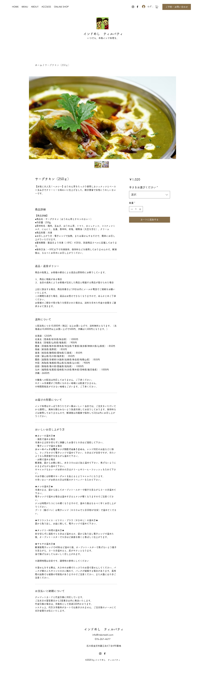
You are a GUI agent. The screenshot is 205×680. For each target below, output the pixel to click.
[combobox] (149, 194)
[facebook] (137, 6)
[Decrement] (132, 209)
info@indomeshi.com (102, 635)
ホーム (38, 65)
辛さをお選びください (143, 187)
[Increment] (140, 209)
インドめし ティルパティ (103, 33)
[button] (157, 6)
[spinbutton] (135, 209)
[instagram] (132, 6)
